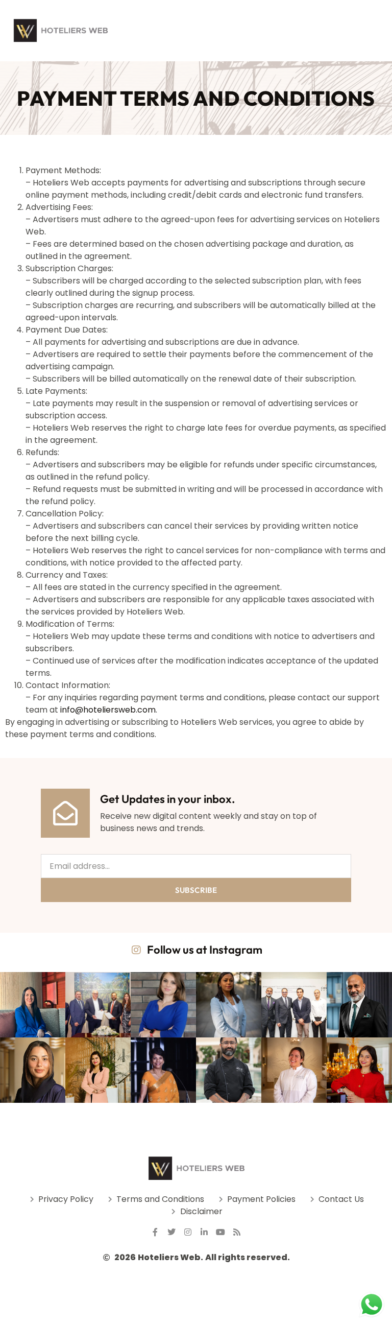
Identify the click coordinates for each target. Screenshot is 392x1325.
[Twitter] (171, 1232)
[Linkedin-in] (204, 1232)
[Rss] (237, 1232)
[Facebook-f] (155, 1232)
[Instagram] (188, 1232)
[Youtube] (220, 1232)
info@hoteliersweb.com (108, 710)
